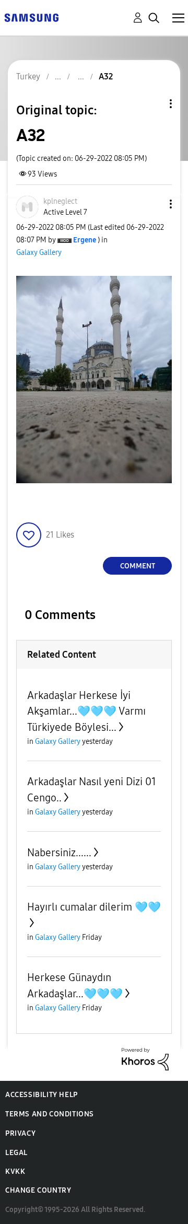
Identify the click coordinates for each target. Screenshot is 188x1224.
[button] (153, 204)
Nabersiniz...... (59, 852)
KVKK (15, 1171)
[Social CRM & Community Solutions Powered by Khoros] (145, 1058)
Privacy (20, 1133)
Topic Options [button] (153, 104)
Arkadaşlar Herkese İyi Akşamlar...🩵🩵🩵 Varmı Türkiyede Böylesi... (86, 711)
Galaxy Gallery (39, 252)
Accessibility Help (41, 1094)
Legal (16, 1152)
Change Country (38, 1190)
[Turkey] (31, 17)
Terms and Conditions (49, 1114)
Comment (137, 566)
